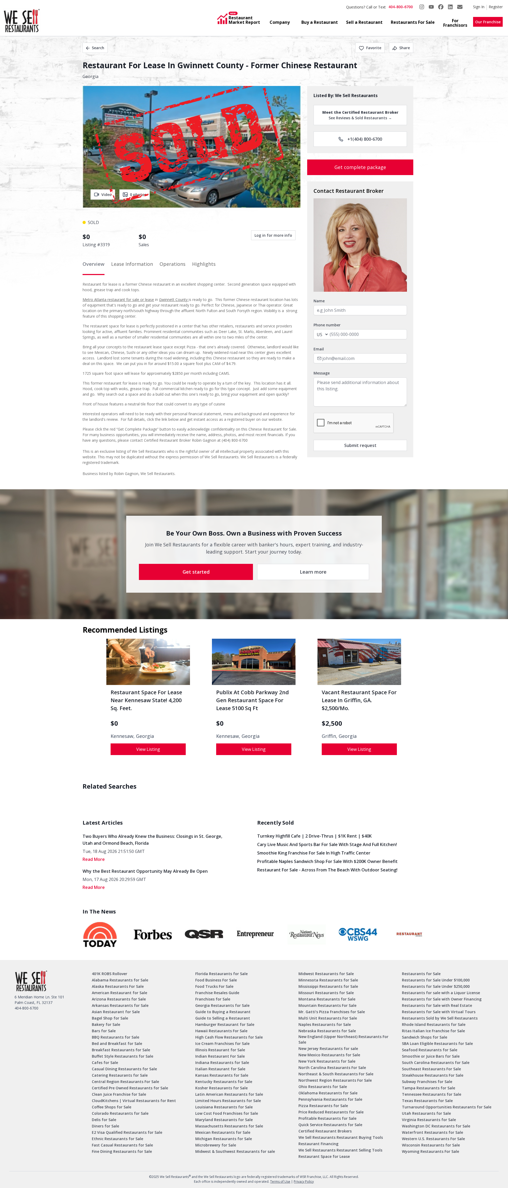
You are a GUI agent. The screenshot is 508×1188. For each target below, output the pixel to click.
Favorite (373, 47)
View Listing (148, 749)
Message (322, 373)
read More (94, 859)
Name (319, 300)
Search (98, 47)
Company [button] (280, 22)
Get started (196, 572)
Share (404, 47)
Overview (94, 264)
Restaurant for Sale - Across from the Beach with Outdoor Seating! (327, 870)
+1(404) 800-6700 (364, 139)
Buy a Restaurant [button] (319, 22)
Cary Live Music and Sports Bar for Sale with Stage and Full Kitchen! (327, 844)
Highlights (204, 264)
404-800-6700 (400, 6)
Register (496, 6)
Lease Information (132, 264)
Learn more (313, 572)
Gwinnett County (174, 299)
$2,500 (332, 723)
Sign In (478, 6)
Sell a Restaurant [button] (364, 22)
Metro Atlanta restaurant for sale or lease (118, 299)
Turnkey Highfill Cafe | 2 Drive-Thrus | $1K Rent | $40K (314, 836)
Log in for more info (273, 235)
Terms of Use (280, 1181)
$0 (114, 723)
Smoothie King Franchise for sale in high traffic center (313, 853)
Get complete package (360, 167)
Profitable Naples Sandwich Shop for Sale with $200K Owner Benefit (327, 861)
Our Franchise (488, 21)
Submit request (360, 445)
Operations (172, 264)
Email (319, 348)
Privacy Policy (304, 1181)
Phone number (327, 324)
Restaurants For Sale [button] (413, 22)
